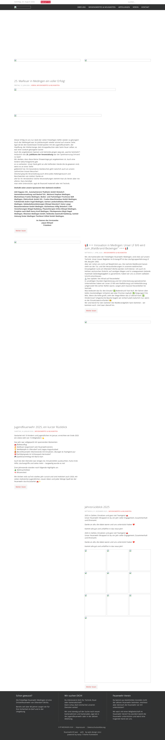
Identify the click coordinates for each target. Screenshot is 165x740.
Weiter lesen (21, 230)
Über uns (81, 7)
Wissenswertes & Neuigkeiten (102, 7)
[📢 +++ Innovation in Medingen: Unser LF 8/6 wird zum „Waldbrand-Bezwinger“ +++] (118, 149)
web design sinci (94, 732)
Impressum (80, 727)
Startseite (74, 7)
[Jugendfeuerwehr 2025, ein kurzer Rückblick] (47, 331)
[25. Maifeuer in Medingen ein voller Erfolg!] (47, 67)
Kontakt (145, 7)
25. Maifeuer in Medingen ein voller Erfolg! (39, 81)
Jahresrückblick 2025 (97, 507)
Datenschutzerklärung (96, 727)
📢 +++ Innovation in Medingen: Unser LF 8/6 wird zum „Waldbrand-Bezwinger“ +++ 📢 (115, 246)
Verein (136, 7)
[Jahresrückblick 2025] (118, 411)
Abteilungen (124, 7)
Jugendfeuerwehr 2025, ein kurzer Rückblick (40, 427)
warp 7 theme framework (87, 734)
